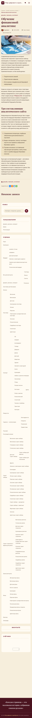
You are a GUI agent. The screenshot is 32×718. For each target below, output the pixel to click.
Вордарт (5, 258)
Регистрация (6, 229)
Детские (12, 301)
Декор (16, 353)
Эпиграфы (5, 620)
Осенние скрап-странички (20, 547)
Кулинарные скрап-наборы (17, 472)
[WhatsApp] (16, 186)
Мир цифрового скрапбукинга (16, 3)
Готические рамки (20, 523)
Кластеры (5, 312)
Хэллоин (12, 512)
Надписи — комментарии (9, 422)
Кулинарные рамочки (21, 531)
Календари (13, 469)
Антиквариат (18, 343)
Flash (4, 241)
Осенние (12, 319)
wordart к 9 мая (13, 249)
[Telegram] (14, 186)
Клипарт (5, 372)
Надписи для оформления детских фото (18, 263)
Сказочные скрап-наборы (16, 499)
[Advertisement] (16, 676)
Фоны (4, 595)
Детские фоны (13, 584)
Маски (25, 275)
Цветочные (13, 332)
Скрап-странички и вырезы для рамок (8, 544)
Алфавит (17, 339)
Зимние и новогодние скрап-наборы (19, 466)
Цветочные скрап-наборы (16, 515)
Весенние (12, 294)
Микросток (6, 413)
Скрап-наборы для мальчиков (24, 458)
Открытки (23, 420)
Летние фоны (13, 594)
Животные (17, 359)
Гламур (16, 346)
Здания (16, 362)
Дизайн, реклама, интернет (9, 15)
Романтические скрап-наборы (18, 492)
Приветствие (24, 427)
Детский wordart (13, 255)
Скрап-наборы (5, 476)
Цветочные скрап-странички (20, 569)
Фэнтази (5, 617)
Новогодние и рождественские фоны (19, 600)
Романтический (19, 396)
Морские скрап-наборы (16, 479)
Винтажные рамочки (21, 519)
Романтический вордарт (15, 267)
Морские (12, 310)
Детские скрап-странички (20, 527)
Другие (12, 463)
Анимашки (6, 245)
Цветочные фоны (14, 613)
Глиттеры (26, 272)
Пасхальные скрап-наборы (17, 485)
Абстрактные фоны (14, 578)
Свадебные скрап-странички (20, 564)
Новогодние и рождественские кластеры (18, 314)
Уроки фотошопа (7, 573)
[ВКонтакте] (10, 186)
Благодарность (25, 417)
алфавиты (11, 252)
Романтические (14, 322)
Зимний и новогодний (20, 366)
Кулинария (17, 372)
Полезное (26, 283)
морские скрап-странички (20, 535)
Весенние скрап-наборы (16, 438)
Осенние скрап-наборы (16, 482)
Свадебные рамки (20, 560)
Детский (17, 356)
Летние (12, 307)
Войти (4, 227)
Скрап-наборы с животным (17, 505)
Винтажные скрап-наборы (16, 441)
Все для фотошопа (8, 275)
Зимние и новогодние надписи (17, 259)
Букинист (6, 30)
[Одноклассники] (12, 186)
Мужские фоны (14, 597)
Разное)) (5, 431)
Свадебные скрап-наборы (16, 495)
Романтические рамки (21, 556)
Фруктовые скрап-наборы (16, 508)
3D (15, 336)
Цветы (27, 389)
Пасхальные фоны (14, 604)
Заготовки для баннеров (9, 286)
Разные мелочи (18, 385)
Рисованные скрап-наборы (17, 489)
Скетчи (26, 278)
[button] (16, 45)
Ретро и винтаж (18, 393)
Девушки (17, 349)
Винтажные (13, 297)
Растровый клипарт (8, 434)
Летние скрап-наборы (15, 476)
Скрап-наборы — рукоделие (17, 502)
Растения (17, 389)
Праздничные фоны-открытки (17, 607)
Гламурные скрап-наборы (16, 445)
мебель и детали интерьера (22, 375)
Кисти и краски (14, 587)
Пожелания (24, 424)
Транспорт (17, 406)
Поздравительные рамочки (20, 552)
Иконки (5, 290)
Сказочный (17, 400)
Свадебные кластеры (15, 325)
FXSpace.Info (18, 96)
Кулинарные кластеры (15, 304)
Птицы (16, 382)
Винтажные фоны (14, 581)
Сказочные (13, 328)
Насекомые (17, 379)
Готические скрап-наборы (16, 448)
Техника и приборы (19, 403)
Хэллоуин (17, 409)
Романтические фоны (15, 610)
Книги (16, 369)
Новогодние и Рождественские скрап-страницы (22, 541)
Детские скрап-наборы (13, 455)
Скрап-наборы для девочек (24, 453)
